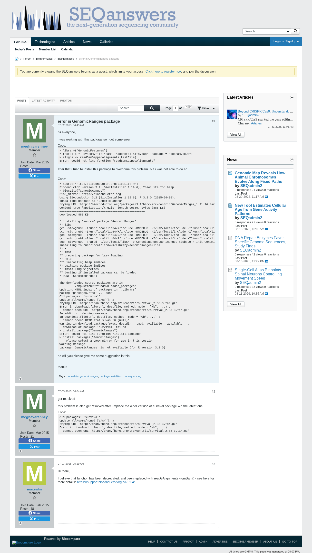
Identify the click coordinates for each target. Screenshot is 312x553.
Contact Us (168, 541)
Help (151, 541)
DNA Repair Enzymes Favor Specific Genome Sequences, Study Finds (260, 242)
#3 (213, 464)
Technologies (45, 42)
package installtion (110, 376)
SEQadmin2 (250, 115)
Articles (69, 42)
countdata (72, 376)
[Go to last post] (266, 197)
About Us (270, 541)
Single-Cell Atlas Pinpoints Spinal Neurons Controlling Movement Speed (258, 274)
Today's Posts (24, 49)
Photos (66, 100)
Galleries (106, 42)
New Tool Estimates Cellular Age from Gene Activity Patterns (260, 209)
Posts (21, 100)
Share (36, 170)
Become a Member (245, 541)
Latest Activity (43, 100)
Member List (47, 49)
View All (235, 134)
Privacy (188, 541)
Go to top (289, 541)
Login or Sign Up (284, 41)
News (87, 42)
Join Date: (27, 162)
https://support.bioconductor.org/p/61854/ (106, 482)
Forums (20, 42)
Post (36, 176)
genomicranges (89, 376)
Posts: (24, 166)
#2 (213, 391)
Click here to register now (163, 71)
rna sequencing (132, 376)
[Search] (295, 31)
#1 (213, 121)
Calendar (67, 49)
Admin (203, 541)
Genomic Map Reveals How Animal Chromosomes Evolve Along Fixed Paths (260, 177)
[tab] (22, 100)
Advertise (220, 541)
